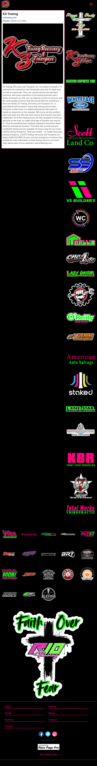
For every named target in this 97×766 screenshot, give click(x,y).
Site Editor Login (48, 754)
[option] (33, 54)
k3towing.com (10, 17)
